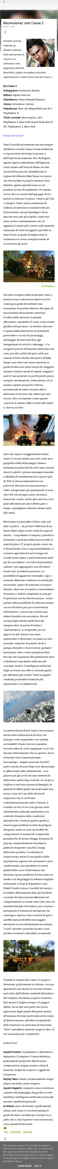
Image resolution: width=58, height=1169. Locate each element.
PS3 (6, 1132)
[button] (5, 32)
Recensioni (15, 1132)
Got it (38, 1166)
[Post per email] (5, 1129)
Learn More (25, 1166)
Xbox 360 (28, 1132)
